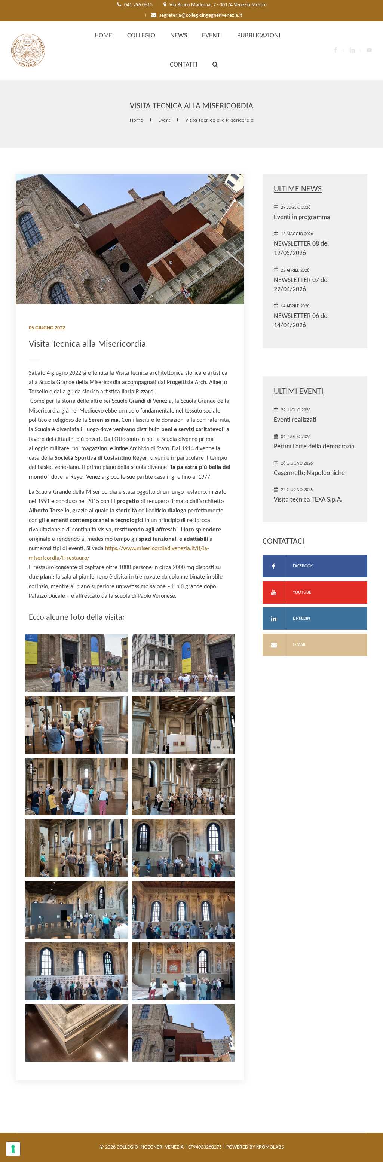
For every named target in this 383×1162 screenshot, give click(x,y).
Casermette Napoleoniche (309, 473)
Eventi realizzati (295, 420)
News (178, 35)
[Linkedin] (352, 50)
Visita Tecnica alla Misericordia (219, 120)
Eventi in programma (302, 217)
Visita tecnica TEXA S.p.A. (308, 499)
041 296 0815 (138, 5)
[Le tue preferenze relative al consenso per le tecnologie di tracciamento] (13, 1149)
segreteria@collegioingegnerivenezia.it (200, 15)
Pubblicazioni (259, 35)
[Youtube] (369, 50)
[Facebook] (335, 50)
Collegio (141, 35)
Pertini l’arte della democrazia (314, 446)
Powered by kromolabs (255, 1147)
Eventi (212, 35)
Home (103, 35)
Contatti (183, 64)
